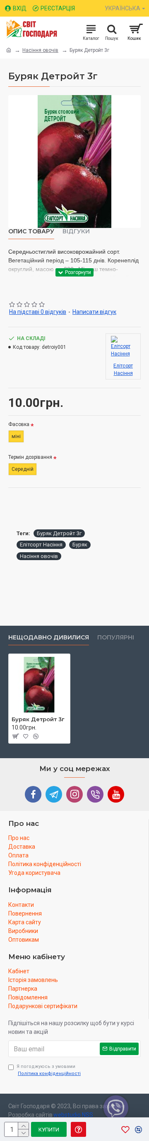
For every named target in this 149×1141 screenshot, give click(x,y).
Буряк (79, 544)
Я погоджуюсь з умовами (49, 1070)
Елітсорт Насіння (41, 544)
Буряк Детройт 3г (59, 533)
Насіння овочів (40, 50)
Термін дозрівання (30, 457)
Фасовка (18, 424)
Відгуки (76, 231)
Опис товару (31, 231)
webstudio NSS (73, 1115)
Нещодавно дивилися (48, 637)
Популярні (115, 637)
